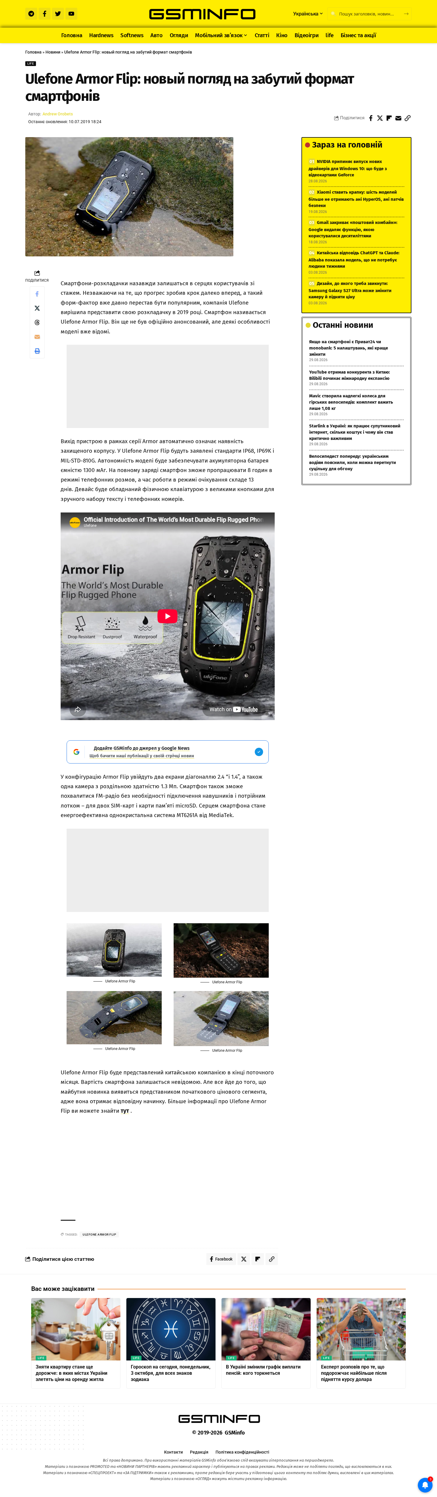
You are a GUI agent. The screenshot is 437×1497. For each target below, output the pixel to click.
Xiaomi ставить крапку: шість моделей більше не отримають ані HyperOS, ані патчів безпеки (356, 198)
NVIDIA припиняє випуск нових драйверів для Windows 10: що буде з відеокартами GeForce (348, 168)
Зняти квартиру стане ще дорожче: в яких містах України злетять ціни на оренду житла (71, 1373)
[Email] (398, 118)
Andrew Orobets (58, 114)
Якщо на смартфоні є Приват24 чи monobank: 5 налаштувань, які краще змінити (348, 348)
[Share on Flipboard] (389, 118)
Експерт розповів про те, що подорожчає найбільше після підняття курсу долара (354, 1373)
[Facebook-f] (45, 14)
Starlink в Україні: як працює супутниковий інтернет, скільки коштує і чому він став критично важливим (354, 432)
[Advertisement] (168, 386)
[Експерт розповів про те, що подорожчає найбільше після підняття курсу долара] (361, 1329)
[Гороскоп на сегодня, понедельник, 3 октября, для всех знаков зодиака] (171, 1329)
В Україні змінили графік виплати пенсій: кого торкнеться (263, 1370)
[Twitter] (58, 14)
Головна (33, 52)
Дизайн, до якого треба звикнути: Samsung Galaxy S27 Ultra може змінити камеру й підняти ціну (350, 290)
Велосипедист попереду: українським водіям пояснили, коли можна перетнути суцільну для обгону (352, 462)
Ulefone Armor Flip (99, 1234)
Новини (52, 52)
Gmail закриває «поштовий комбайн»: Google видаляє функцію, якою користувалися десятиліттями (353, 229)
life (30, 63)
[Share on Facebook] (371, 118)
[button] (407, 118)
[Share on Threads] (37, 322)
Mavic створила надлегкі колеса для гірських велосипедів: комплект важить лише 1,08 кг (351, 402)
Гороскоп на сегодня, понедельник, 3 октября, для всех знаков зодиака (170, 1373)
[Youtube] (71, 14)
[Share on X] (380, 118)
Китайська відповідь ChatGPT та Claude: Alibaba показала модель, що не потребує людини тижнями (354, 259)
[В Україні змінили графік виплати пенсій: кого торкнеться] (266, 1329)
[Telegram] (31, 14)
